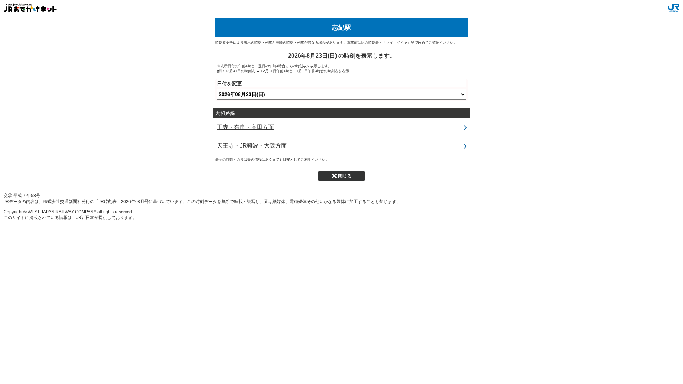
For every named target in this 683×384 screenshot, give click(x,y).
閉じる (345, 175)
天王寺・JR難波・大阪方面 (252, 146)
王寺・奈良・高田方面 (245, 127)
